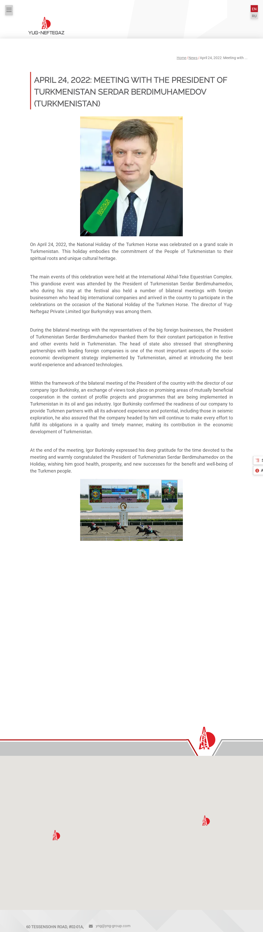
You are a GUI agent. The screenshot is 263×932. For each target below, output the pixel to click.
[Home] (46, 25)
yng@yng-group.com (113, 926)
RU (254, 16)
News (193, 58)
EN (254, 9)
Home (181, 58)
